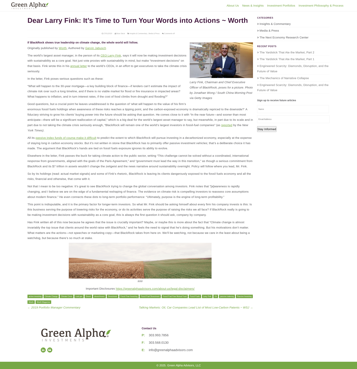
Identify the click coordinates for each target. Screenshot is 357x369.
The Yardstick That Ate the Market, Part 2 (287, 52)
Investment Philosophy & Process (321, 5)
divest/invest (99, 296)
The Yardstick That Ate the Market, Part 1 (287, 59)
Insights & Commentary (138, 34)
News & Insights (253, 5)
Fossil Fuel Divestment (150, 296)
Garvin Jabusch (95, 48)
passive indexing (227, 296)
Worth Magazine (43, 302)
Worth (63, 48)
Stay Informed (266, 129)
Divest (88, 296)
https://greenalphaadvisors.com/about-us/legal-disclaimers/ (155, 288)
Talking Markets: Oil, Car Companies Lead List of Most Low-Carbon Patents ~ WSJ (196, 307)
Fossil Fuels (195, 296)
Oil (216, 296)
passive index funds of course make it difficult (66, 137)
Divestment (112, 296)
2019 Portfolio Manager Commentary (53, 307)
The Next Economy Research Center (284, 37)
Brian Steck (120, 34)
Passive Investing (244, 296)
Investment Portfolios (281, 5)
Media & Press (154, 34)
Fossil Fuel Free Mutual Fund (175, 296)
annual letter (78, 66)
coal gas (79, 296)
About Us (233, 5)
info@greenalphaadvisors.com (171, 350)
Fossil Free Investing (129, 296)
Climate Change (51, 296)
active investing (35, 296)
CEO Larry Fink (111, 55)
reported (226, 125)
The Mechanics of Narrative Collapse (284, 78)
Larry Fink (207, 296)
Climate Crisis (66, 296)
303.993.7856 (159, 335)
